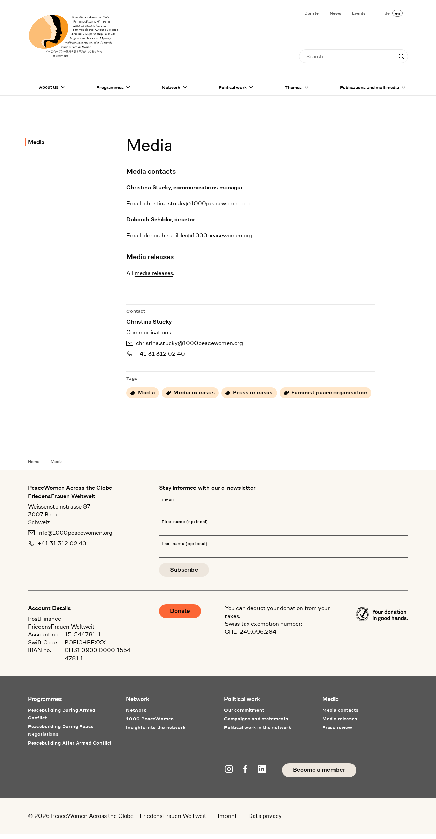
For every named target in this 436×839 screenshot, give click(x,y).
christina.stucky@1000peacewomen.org (197, 203)
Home (34, 462)
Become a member (319, 770)
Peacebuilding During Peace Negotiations (61, 730)
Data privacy (265, 816)
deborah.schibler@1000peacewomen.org (198, 235)
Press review (337, 727)
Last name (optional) (184, 543)
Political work (233, 87)
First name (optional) (185, 522)
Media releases (339, 718)
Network (171, 87)
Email (168, 500)
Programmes (110, 87)
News (335, 13)
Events (358, 13)
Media (36, 142)
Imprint (227, 816)
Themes (293, 87)
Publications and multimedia (369, 87)
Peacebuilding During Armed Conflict (61, 714)
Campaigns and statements (256, 718)
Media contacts (340, 710)
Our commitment (244, 710)
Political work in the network (257, 727)
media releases (154, 273)
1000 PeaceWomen (150, 718)
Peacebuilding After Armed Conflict (70, 742)
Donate (311, 13)
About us (48, 87)
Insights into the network (156, 727)
